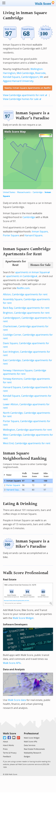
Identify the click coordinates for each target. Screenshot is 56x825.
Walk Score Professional (25, 572)
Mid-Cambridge (25, 73)
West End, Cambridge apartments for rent (26, 443)
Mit (41, 77)
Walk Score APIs (12, 663)
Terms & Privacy (9, 753)
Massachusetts (23, 192)
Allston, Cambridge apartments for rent (25, 294)
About (5, 742)
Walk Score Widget (23, 618)
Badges (27, 757)
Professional (31, 733)
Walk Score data (17, 700)
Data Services (29, 745)
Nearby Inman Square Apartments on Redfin (27, 88)
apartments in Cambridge (20, 276)
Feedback (7, 757)
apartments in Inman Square (31, 272)
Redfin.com (23, 288)
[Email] (14, 737)
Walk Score (9, 733)
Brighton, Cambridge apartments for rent (26, 312)
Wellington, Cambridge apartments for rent (27, 429)
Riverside (40, 73)
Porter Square (11, 235)
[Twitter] (4, 737)
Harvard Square (33, 235)
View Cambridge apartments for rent (23, 95)
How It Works (8, 745)
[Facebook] (9, 737)
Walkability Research (32, 753)
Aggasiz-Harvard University (18, 81)
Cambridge (37, 192)
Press (5, 749)
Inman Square (40, 231)
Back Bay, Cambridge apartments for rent (26, 307)
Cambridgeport (30, 77)
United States (9, 192)
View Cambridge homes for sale (21, 99)
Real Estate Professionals (34, 749)
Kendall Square (11, 77)
